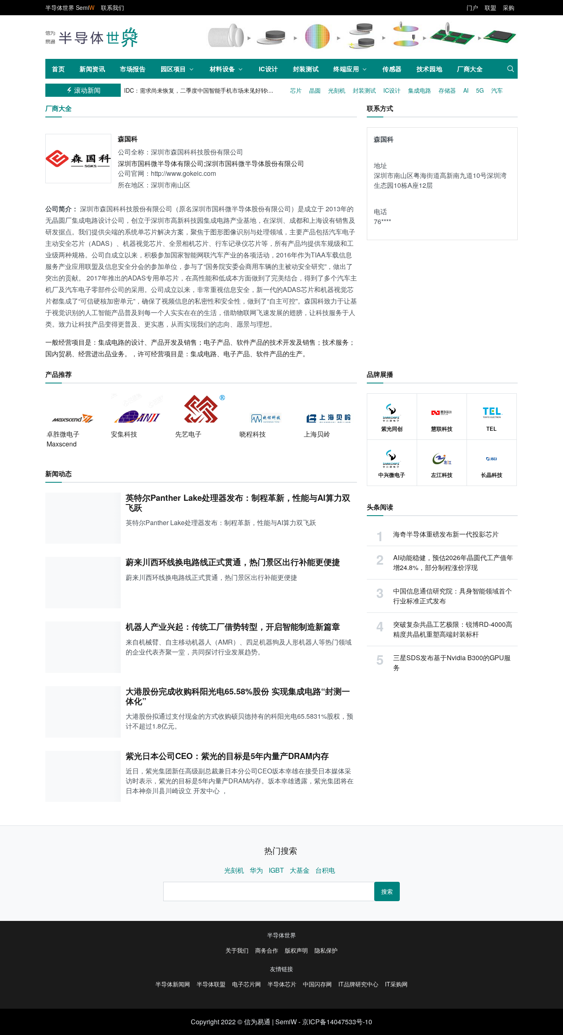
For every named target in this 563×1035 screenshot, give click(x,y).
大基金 (300, 870)
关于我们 (237, 950)
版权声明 (296, 950)
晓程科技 (252, 434)
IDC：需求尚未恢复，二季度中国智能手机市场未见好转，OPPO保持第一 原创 (224, 90)
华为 (256, 870)
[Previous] (254, 90)
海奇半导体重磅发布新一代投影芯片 (446, 534)
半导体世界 (281, 935)
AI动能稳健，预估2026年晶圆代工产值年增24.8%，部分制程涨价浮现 (453, 562)
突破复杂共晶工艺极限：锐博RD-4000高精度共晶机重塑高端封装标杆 (452, 629)
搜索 (387, 891)
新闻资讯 (92, 68)
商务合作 (266, 950)
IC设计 (268, 68)
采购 (508, 7)
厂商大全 (470, 68)
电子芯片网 (246, 984)
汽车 (497, 90)
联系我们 (112, 7)
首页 (58, 68)
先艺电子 (188, 434)
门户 (472, 7)
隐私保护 (326, 950)
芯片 (296, 90)
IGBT (276, 870)
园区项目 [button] (173, 68)
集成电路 (419, 90)
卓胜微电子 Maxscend (63, 439)
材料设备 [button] (222, 68)
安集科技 (124, 434)
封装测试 (306, 68)
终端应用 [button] (346, 68)
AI (466, 90)
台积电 (325, 870)
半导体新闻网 (172, 984)
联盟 (490, 7)
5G (480, 90)
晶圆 (315, 90)
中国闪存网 (317, 984)
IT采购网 (396, 984)
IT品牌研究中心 (358, 984)
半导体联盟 (211, 984)
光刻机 (336, 90)
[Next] (267, 90)
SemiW (286, 1021)
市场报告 (132, 68)
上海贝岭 (317, 434)
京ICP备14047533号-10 (337, 1021)
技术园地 (429, 68)
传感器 (392, 68)
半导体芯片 (281, 984)
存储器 (447, 90)
